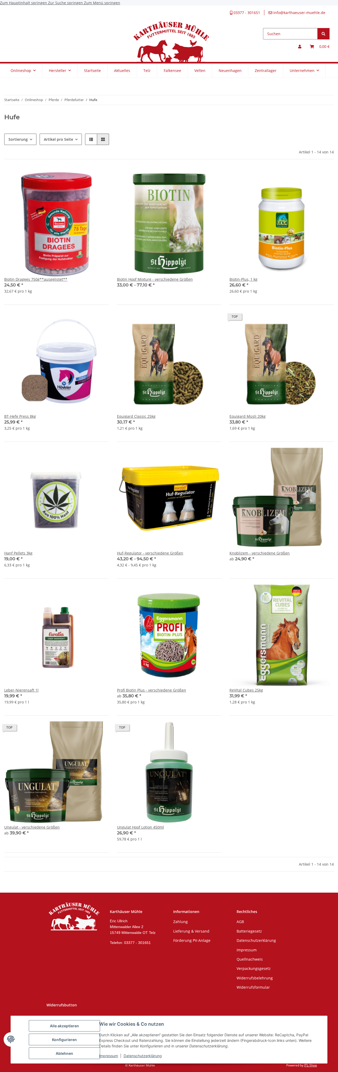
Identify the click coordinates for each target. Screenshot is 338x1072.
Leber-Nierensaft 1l (21, 690)
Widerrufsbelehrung (255, 977)
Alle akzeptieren (64, 1026)
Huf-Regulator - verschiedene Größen (150, 553)
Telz (147, 70)
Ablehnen (64, 1053)
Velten (199, 70)
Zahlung (180, 921)
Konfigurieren (64, 1039)
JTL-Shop (310, 1065)
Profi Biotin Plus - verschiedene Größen (151, 690)
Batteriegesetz (249, 931)
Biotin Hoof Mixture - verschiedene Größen (155, 279)
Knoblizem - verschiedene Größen (259, 553)
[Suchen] (323, 33)
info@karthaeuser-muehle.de (298, 12)
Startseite (92, 70)
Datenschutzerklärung (143, 1055)
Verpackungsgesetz (254, 968)
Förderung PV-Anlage (191, 940)
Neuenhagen (230, 70)
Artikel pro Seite (58, 139)
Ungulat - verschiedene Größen (32, 827)
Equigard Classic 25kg (136, 416)
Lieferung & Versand (191, 931)
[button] (300, 46)
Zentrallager (265, 70)
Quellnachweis (250, 959)
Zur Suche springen (66, 2)
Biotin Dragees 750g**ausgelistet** (35, 279)
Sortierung (18, 139)
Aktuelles (122, 70)
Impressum (108, 1055)
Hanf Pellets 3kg (18, 553)
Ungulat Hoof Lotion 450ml (140, 827)
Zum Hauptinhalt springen (24, 2)
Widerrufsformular (253, 987)
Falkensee (172, 70)
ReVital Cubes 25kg (246, 690)
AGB (240, 921)
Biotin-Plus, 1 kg (243, 279)
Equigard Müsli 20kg (247, 416)
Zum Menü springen (102, 2)
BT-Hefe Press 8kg (20, 416)
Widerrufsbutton (61, 1004)
